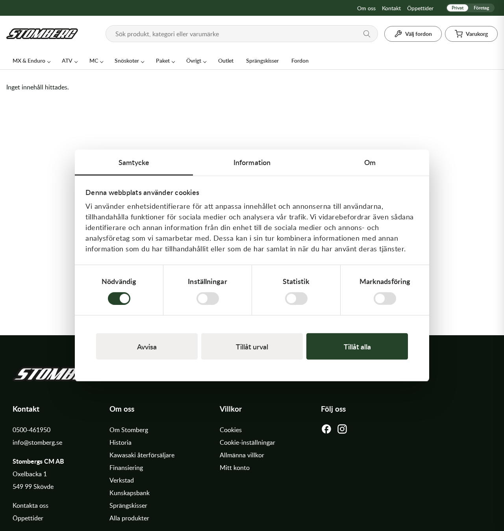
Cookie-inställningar (247, 442)
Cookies (231, 429)
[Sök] (367, 34)
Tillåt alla (357, 346)
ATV (67, 60)
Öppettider (420, 8)
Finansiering (126, 467)
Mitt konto (235, 467)
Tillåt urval (252, 346)
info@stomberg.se (37, 442)
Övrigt (193, 60)
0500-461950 (31, 429)
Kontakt (391, 8)
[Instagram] (342, 430)
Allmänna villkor (242, 455)
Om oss (366, 8)
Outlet (225, 60)
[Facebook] (326, 430)
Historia (120, 442)
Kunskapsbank (129, 492)
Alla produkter (129, 518)
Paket (163, 60)
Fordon (300, 60)
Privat (457, 7)
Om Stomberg (128, 429)
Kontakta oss (30, 505)
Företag (481, 7)
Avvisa (147, 346)
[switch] (207, 298)
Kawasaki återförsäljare (141, 455)
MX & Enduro (29, 60)
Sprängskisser (262, 60)
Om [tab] (370, 162)
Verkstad (121, 480)
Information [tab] (252, 162)
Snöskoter (127, 60)
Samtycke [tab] (134, 162)
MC (93, 60)
